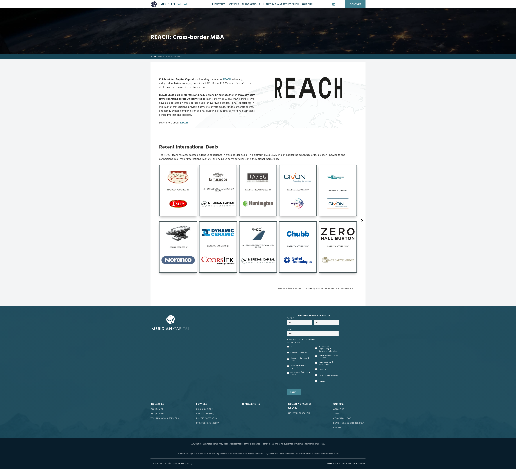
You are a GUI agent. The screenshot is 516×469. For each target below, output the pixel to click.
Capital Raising (205, 413)
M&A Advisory (204, 409)
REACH (227, 79)
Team (336, 413)
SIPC (339, 463)
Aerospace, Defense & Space (300, 373)
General (294, 347)
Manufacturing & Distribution (326, 363)
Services (201, 403)
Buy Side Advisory (206, 418)
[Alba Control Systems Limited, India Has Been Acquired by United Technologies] (298, 247)
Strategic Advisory (208, 423)
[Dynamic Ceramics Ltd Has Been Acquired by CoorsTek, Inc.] (218, 247)
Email (291, 329)
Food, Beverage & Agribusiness (298, 366)
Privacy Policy (185, 463)
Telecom (322, 381)
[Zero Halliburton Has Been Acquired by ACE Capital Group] (338, 247)
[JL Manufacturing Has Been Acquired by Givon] (338, 190)
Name (290, 318)
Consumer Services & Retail (300, 359)
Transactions (251, 403)
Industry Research (299, 413)
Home (153, 56)
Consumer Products (299, 352)
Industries (157, 403)
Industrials (157, 413)
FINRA (329, 463)
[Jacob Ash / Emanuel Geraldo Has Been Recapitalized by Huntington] (258, 190)
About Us (338, 409)
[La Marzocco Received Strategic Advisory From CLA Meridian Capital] (218, 190)
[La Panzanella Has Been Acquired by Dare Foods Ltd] (178, 190)
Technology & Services (164, 418)
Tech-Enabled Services (328, 375)
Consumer (156, 409)
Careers (338, 427)
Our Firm (338, 403)
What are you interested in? (302, 339)
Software (322, 369)
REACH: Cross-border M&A (348, 423)
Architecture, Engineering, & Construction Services (328, 348)
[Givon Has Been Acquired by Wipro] (298, 190)
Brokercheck (351, 463)
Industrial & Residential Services (329, 356)
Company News (342, 418)
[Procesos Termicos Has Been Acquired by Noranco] (178, 247)
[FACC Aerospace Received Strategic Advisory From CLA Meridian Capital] (258, 247)
